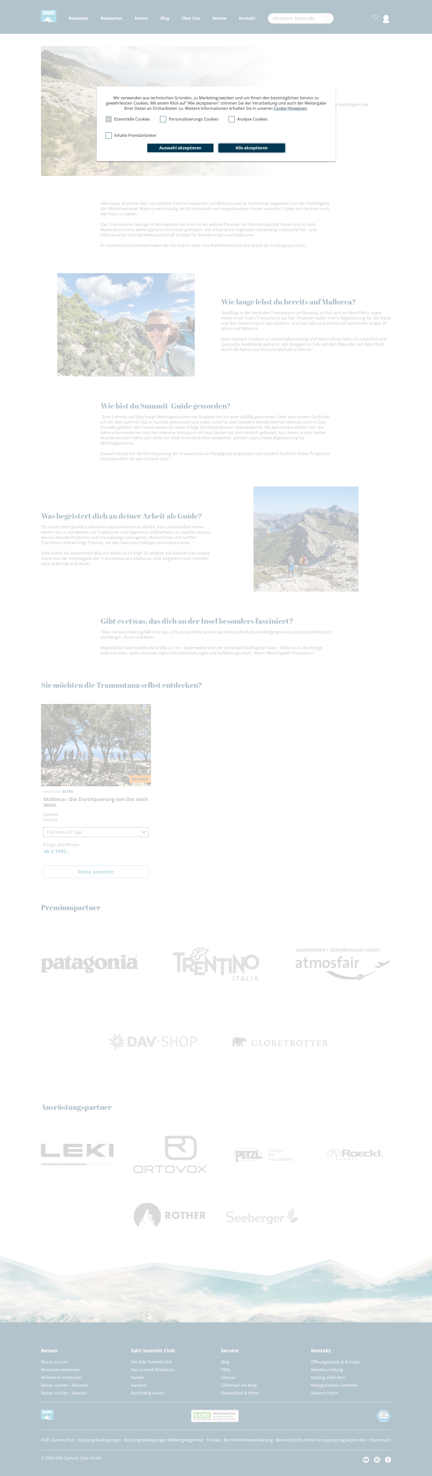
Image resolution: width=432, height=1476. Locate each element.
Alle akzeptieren (252, 148)
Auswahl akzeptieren (180, 148)
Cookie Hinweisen (290, 108)
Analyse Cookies (252, 119)
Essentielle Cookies (132, 119)
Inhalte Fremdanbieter (135, 135)
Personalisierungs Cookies (193, 119)
